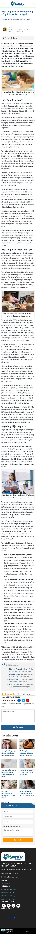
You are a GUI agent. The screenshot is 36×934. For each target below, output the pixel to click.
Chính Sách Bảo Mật (8, 889)
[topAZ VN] (12, 917)
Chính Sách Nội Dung (8, 896)
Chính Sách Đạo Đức (7, 892)
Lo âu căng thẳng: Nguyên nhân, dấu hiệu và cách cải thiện (26, 794)
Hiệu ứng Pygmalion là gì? (18, 669)
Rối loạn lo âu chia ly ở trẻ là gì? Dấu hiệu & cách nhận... (27, 772)
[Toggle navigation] (2, 4)
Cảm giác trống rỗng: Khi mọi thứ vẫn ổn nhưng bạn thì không (8, 753)
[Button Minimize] (32, 38)
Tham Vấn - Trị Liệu (15, 19)
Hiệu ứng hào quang (16, 684)
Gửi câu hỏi (18, 840)
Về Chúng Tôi (5, 883)
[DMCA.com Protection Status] (7, 929)
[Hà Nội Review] (4, 917)
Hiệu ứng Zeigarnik (16, 674)
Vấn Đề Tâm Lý (28, 19)
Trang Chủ (4, 19)
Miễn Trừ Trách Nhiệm (8, 899)
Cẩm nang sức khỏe (18, 3)
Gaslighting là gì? (15, 679)
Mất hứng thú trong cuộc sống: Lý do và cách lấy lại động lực (26, 753)
